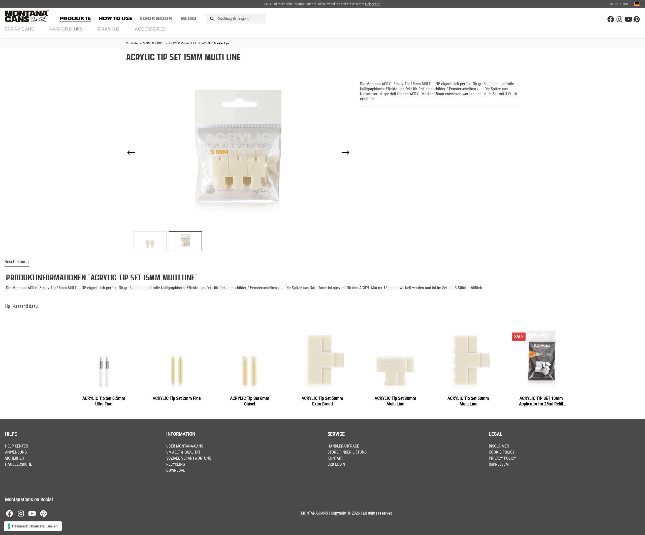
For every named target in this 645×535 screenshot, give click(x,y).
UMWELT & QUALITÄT (183, 452)
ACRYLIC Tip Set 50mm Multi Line (468, 401)
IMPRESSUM (499, 464)
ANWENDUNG (16, 452)
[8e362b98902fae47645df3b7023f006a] (238, 152)
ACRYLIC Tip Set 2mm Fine (177, 398)
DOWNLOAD (175, 470)
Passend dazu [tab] (25, 306)
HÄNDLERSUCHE (18, 464)
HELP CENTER (16, 446)
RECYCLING (175, 464)
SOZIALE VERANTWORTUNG (188, 458)
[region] (238, 163)
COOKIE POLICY (501, 452)
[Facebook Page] (610, 19)
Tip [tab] (7, 306)
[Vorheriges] (131, 152)
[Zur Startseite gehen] (30, 16)
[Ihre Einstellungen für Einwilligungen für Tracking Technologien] (33, 526)
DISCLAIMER (499, 446)
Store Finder (620, 4)
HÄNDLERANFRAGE (343, 446)
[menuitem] (75, 18)
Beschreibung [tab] (17, 261)
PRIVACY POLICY (502, 458)
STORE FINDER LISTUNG (347, 452)
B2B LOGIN (336, 464)
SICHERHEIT (15, 458)
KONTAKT (335, 458)
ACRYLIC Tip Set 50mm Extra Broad (322, 401)
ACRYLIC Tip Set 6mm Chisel (249, 401)
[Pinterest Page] (636, 19)
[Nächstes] (345, 152)
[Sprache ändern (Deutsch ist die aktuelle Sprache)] (638, 4)
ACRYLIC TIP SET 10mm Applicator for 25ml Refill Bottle (541, 401)
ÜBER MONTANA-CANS (184, 446)
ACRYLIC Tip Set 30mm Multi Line (395, 401)
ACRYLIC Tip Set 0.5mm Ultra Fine (103, 401)
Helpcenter (372, 4)
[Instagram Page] (619, 19)
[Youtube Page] (628, 19)
